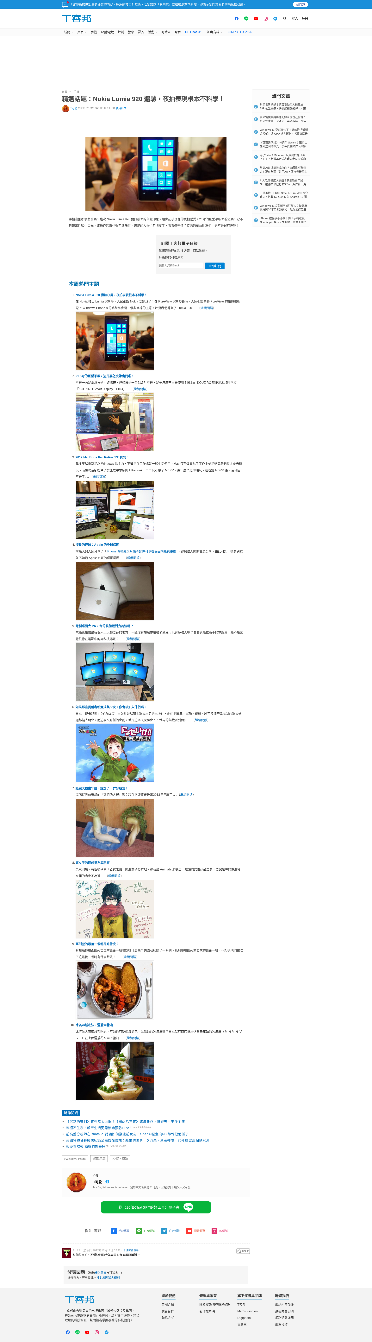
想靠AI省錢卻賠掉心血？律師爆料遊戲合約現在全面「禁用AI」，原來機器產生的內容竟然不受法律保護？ (283, 171)
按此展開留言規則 (108, 1277)
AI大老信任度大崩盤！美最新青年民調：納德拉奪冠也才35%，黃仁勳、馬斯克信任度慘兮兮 (283, 184)
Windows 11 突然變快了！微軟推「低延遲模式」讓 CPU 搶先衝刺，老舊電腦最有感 (284, 133)
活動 (151, 32)
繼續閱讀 (207, 308)
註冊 (305, 18)
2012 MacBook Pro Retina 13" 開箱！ (102, 457)
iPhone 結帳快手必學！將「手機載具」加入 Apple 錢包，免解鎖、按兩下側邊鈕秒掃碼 (283, 222)
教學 (131, 32)
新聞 (67, 32)
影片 (141, 32)
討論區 (166, 32)
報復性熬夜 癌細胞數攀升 (85, 1146)
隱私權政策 (235, 4)
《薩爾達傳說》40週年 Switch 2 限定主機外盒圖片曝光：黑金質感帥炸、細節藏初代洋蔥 (283, 146)
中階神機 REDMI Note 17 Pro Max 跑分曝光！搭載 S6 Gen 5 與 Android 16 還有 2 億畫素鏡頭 (284, 196)
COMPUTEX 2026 (239, 32)
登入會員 (100, 1272)
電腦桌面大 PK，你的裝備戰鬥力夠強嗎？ (104, 626)
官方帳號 (149, 1230)
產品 (80, 32)
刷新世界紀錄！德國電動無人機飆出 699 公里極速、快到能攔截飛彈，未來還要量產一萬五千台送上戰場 (283, 108)
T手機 (75, 91)
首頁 (64, 91)
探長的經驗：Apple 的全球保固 (97, 544)
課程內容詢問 (284, 1311)
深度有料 (213, 32)
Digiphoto (244, 1318)
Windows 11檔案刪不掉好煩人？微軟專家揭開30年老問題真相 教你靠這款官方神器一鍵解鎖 (283, 209)
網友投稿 (281, 1324)
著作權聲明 (207, 1311)
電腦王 (242, 1324)
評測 (121, 32)
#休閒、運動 (120, 1158)
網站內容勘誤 (284, 1304)
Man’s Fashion (247, 1311)
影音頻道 (199, 1230)
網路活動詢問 (284, 1318)
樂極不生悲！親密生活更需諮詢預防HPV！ (99, 1128)
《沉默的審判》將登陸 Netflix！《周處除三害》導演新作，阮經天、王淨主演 (125, 1122)
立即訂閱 (215, 266)
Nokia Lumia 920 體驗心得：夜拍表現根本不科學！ (111, 295)
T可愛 (73, 108)
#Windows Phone (75, 1158)
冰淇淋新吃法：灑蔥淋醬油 (94, 1025)
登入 (295, 18)
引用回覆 (128, 1250)
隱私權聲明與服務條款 (214, 1304)
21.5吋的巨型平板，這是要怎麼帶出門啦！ (105, 376)
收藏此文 (121, 108)
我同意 (300, 4)
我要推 (243, 1251)
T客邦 (241, 1304)
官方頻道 (174, 1230)
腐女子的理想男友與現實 (93, 862)
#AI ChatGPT (194, 32)
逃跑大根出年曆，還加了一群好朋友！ (102, 788)
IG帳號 (223, 1230)
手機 (94, 32)
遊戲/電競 (107, 32)
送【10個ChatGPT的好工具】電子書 (149, 1207)
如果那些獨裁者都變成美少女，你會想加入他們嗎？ (111, 707)
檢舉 (136, 1250)
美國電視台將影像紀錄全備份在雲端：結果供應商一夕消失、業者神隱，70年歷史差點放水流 (137, 1140)
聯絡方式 (168, 1318)
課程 (178, 32)
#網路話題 (99, 1158)
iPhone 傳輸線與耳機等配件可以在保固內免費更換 (141, 551)
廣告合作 (168, 1311)
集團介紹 (168, 1304)
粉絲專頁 (124, 1230)
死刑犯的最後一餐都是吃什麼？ (97, 944)
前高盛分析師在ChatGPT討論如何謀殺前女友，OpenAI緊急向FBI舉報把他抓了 (127, 1134)
